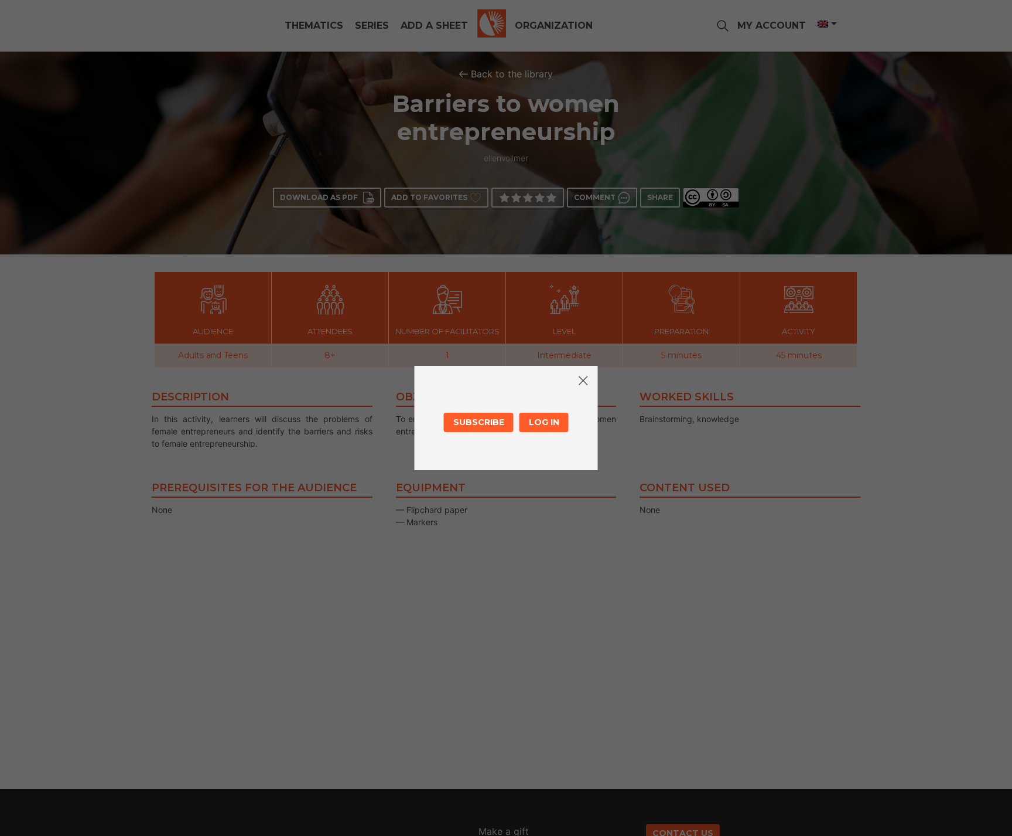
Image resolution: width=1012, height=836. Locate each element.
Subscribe (478, 422)
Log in (544, 422)
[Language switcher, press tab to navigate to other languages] (826, 24)
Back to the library (512, 74)
